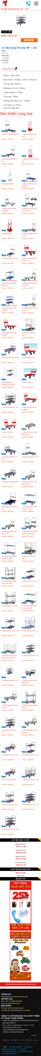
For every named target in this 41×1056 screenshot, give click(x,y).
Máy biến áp (29, 1047)
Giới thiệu (14, 1040)
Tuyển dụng (28, 1040)
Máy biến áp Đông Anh (9, 1049)
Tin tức (21, 1040)
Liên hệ (36, 1040)
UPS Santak (23, 1049)
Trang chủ (6, 1040)
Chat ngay (20, 875)
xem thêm (33, 1035)
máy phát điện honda (9, 1051)
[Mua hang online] (29, 39)
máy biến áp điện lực (16, 1047)
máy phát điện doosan (9, 1054)
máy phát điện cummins (25, 1051)
